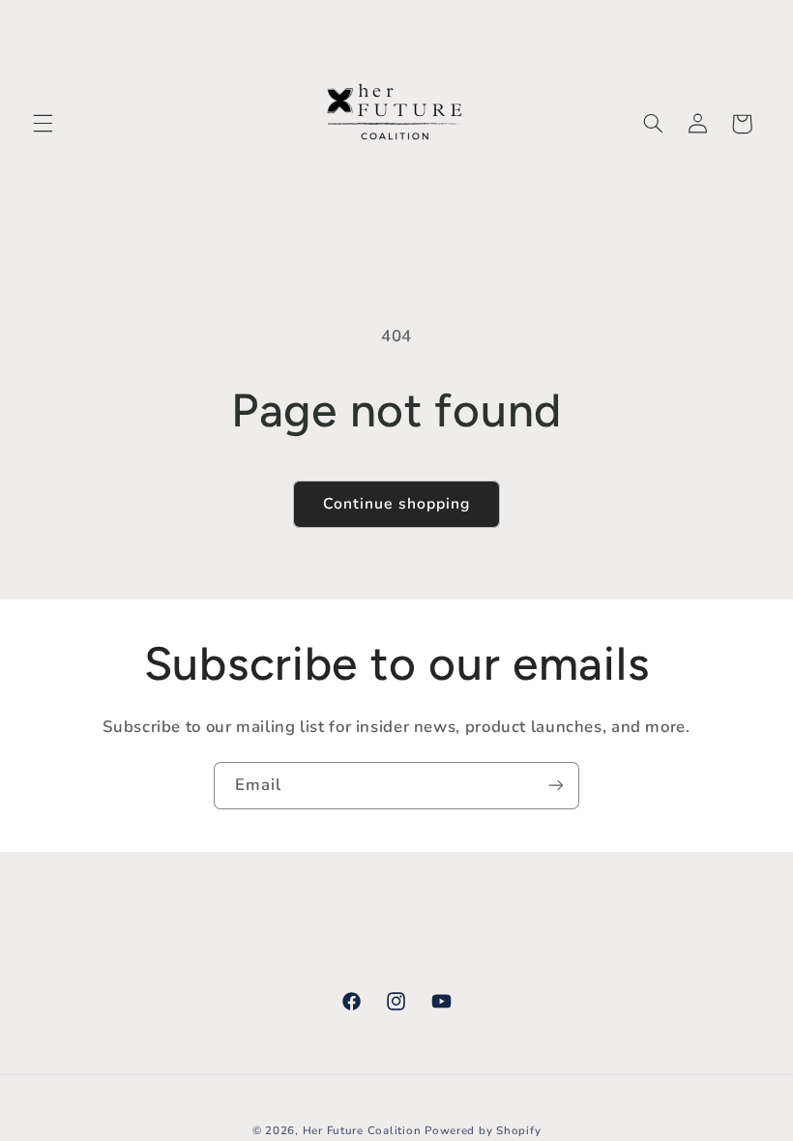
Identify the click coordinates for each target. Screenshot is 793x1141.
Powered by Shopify (483, 1130)
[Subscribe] (556, 785)
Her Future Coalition (362, 1130)
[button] (42, 124)
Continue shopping (396, 503)
